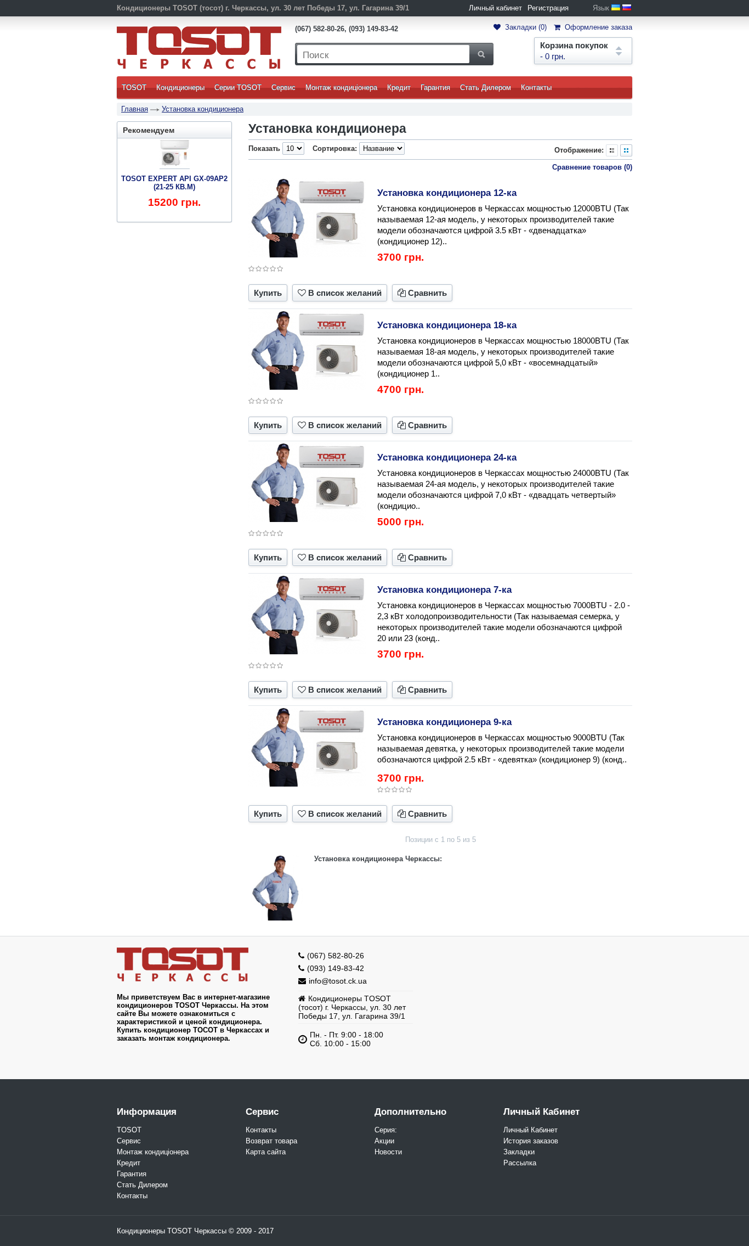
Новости (388, 1152)
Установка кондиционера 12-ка (447, 193)
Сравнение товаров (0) (592, 167)
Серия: (385, 1130)
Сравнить (427, 293)
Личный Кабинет (530, 1130)
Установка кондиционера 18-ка (447, 325)
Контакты (536, 87)
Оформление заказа (597, 27)
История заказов (530, 1141)
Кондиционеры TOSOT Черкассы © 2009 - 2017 (195, 1231)
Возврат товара (271, 1141)
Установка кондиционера (202, 109)
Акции (384, 1141)
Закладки (519, 1152)
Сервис (283, 87)
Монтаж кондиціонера (341, 87)
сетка (626, 150)
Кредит (399, 87)
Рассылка (519, 1163)
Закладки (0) (525, 27)
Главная (134, 109)
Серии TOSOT (238, 87)
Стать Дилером (485, 87)
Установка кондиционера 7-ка (444, 590)
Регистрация (548, 8)
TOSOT (134, 87)
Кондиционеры (180, 87)
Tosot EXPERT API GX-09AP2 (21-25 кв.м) (174, 183)
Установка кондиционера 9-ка (444, 722)
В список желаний (345, 293)
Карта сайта (266, 1152)
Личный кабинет (495, 8)
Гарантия (435, 87)
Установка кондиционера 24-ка (447, 457)
